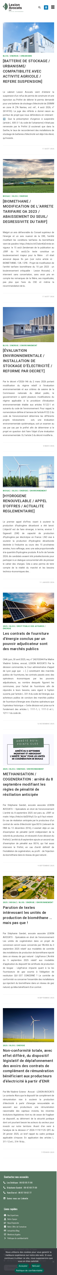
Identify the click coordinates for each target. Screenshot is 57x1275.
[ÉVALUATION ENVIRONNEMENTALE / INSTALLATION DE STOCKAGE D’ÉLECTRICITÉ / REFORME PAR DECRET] (27, 360)
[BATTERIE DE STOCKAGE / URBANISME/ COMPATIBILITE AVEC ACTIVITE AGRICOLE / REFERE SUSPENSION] (26, 71)
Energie (14, 56)
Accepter (23, 1266)
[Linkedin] (46, 7)
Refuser (36, 1266)
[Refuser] (53, 1261)
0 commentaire (12, 149)
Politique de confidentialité (29, 1270)
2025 (5, 626)
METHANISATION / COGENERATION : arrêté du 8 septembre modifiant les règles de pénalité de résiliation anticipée (28, 784)
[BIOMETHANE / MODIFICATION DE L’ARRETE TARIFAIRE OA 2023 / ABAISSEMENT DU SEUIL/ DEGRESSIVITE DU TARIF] (28, 211)
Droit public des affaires (30, 626)
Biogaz (6, 196)
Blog (5, 56)
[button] (53, 7)
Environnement (28, 345)
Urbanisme (26, 56)
